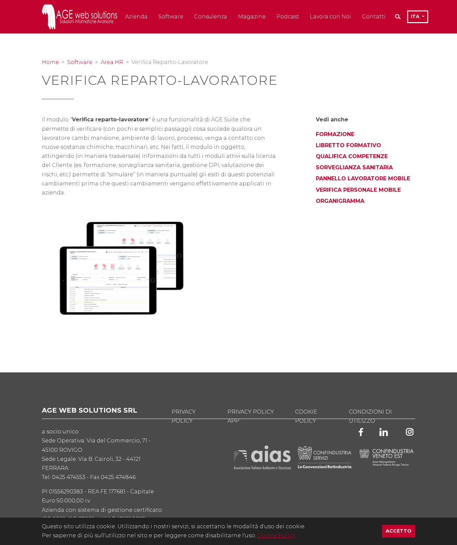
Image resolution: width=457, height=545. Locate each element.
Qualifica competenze (352, 156)
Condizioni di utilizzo (370, 416)
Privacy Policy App (250, 416)
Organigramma (340, 201)
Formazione (335, 134)
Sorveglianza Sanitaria (354, 167)
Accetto (400, 531)
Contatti (374, 16)
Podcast (287, 16)
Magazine (252, 16)
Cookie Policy (276, 535)
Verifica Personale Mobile (358, 190)
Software (170, 16)
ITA (416, 16)
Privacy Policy (184, 416)
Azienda (136, 16)
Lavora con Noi (330, 16)
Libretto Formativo (348, 145)
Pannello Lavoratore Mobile (363, 178)
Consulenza (210, 16)
